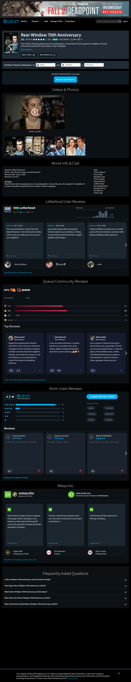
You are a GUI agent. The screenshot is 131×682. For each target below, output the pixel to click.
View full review (12, 543)
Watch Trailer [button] (27, 55)
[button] (46, 65)
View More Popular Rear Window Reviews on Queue (25, 380)
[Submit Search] (119, 21)
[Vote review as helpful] (9, 471)
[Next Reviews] (126, 245)
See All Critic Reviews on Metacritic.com (20, 559)
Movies (24, 21)
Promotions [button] (70, 21)
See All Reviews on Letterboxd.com (18, 272)
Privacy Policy (72, 678)
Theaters (35, 21)
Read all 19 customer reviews (16, 477)
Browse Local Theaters (65, 79)
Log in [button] (125, 21)
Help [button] (46, 21)
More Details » (26, 49)
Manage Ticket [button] (57, 21)
